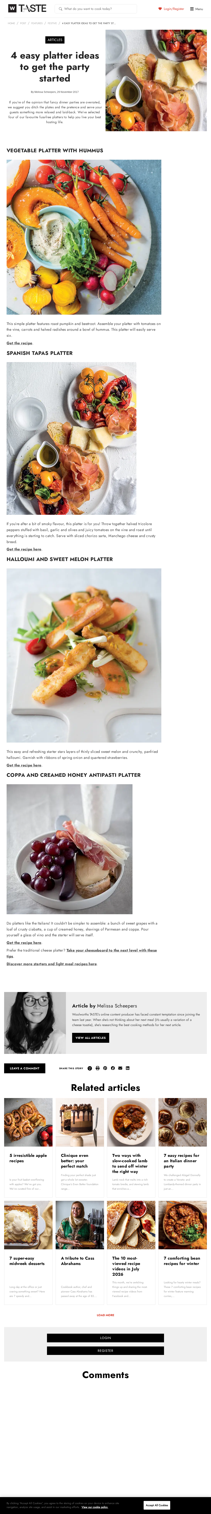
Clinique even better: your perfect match (75, 1161)
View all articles (91, 1038)
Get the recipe (19, 343)
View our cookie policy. (95, 1507)
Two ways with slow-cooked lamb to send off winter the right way (130, 1164)
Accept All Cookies (157, 1505)
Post (23, 23)
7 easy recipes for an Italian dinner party (181, 1161)
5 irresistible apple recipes (28, 1158)
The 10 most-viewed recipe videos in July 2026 (126, 1266)
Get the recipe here (24, 549)
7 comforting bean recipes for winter (182, 1261)
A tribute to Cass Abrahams (77, 1261)
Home (11, 23)
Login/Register (173, 8)
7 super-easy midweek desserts (27, 1261)
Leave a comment (25, 1068)
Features (37, 23)
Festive (52, 23)
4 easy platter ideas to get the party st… (89, 23)
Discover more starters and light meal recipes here (52, 964)
